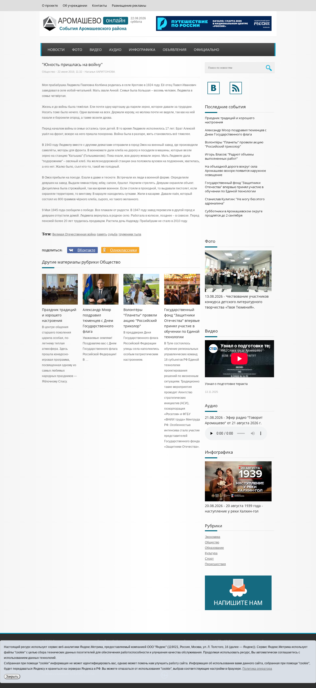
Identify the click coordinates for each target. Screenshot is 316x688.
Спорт (209, 558)
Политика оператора (257, 668)
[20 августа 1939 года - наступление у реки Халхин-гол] (238, 500)
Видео (96, 49)
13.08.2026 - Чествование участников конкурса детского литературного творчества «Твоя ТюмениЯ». (237, 302)
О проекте (50, 5)
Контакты (99, 5)
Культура (211, 553)
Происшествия (215, 564)
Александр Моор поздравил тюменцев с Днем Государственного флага (98, 320)
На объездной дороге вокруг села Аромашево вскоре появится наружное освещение (235, 170)
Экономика (212, 537)
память (102, 234)
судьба (113, 234)
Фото (77, 49)
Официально (206, 49)
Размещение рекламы (129, 5)
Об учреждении (75, 5)
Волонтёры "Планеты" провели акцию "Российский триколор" (234, 144)
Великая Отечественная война (74, 234)
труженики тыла (129, 234)
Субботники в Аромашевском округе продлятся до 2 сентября (233, 213)
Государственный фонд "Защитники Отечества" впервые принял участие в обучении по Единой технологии (234, 186)
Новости (56, 49)
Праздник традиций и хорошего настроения (59, 315)
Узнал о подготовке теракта (226, 383)
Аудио (115, 49)
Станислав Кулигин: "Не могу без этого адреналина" (235, 201)
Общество (48, 71)
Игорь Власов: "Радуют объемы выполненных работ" (229, 156)
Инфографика (142, 49)
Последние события (225, 107)
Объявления (174, 49)
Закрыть (12, 676)
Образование (214, 548)
